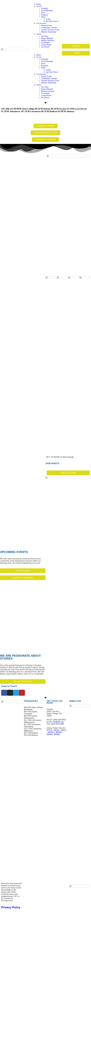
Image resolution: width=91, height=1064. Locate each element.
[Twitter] (16, 693)
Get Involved (41, 23)
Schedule (44, 8)
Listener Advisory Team (50, 30)
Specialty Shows (52, 21)
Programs (44, 15)
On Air (38, 6)
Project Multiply (47, 38)
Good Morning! (47, 10)
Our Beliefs (45, 43)
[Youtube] (22, 693)
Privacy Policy (10, 907)
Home (38, 4)
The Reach (45, 47)
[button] (45, 51)
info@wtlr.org (58, 722)
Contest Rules (46, 45)
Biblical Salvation (47, 40)
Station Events (46, 25)
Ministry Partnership (48, 32)
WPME (57, 734)
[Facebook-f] (4, 693)
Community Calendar (49, 28)
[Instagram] (10, 693)
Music (43, 17)
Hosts (43, 13)
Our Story (44, 36)
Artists (48, 19)
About (38, 34)
